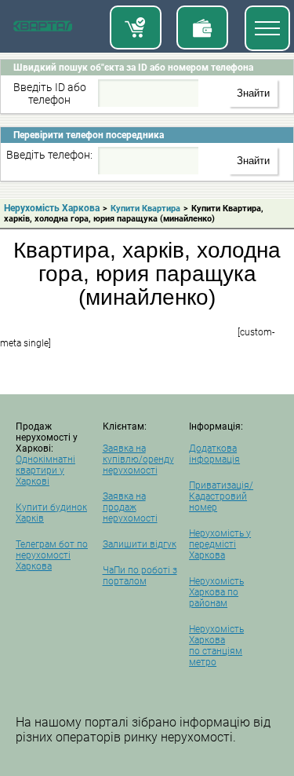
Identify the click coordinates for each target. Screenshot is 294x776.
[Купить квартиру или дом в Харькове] (136, 27)
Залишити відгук (139, 544)
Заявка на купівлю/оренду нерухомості (138, 459)
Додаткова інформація (214, 454)
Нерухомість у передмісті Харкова (220, 544)
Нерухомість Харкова (52, 208)
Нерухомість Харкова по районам (216, 592)
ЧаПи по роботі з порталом (140, 576)
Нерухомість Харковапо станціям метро (216, 646)
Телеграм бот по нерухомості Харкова (52, 555)
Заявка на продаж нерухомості (130, 507)
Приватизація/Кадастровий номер (221, 496)
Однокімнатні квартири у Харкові (45, 470)
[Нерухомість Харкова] (42, 29)
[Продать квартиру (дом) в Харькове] (202, 27)
